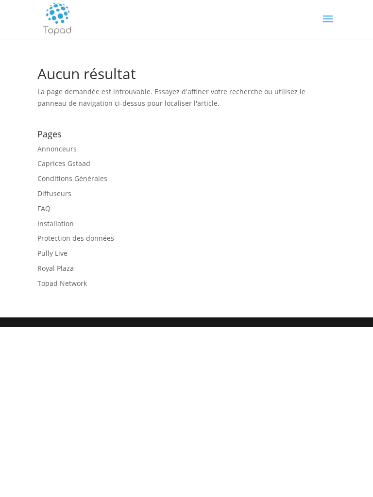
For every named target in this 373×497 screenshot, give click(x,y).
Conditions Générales (72, 178)
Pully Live (52, 253)
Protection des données (75, 238)
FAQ (44, 208)
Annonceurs (57, 148)
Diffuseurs (54, 193)
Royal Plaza (55, 268)
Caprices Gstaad (63, 163)
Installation (55, 223)
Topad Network (62, 283)
